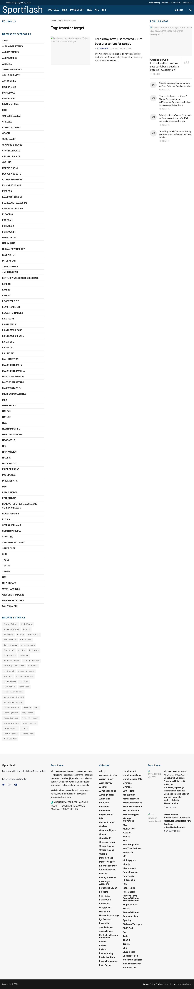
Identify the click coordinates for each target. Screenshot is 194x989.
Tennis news (27, 734)
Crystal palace (11, 150)
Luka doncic (9, 687)
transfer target (70, 21)
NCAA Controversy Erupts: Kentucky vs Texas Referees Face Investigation (175, 84)
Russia (6, 519)
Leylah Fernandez (24, 676)
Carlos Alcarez (11, 116)
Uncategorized (11, 589)
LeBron (6, 295)
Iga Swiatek (8, 255)
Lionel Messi (9, 324)
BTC (4, 110)
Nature (6, 417)
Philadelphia (9, 481)
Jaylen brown (10, 272)
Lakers (6, 290)
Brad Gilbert (33, 635)
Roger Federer (10, 513)
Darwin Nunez (10, 168)
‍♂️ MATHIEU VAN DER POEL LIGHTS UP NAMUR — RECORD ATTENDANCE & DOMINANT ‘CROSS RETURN (69, 805)
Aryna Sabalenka (12, 69)
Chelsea (7, 122)
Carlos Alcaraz (10, 645)
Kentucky (8, 676)
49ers (5, 40)
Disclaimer (187, 3)
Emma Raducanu (11, 185)
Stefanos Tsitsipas (13, 542)
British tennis (10, 640)
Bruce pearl (25, 640)
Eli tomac (24, 656)
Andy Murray (9, 58)
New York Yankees (12, 434)
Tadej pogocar (10, 728)
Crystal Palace (11, 156)
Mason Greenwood (13, 376)
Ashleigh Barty (11, 75)
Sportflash (22, 10)
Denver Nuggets (11, 174)
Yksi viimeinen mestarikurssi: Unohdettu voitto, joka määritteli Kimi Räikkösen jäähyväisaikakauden (70, 793)
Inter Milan (9, 261)
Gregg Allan (9, 237)
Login (180, 10)
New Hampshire (11, 429)
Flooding (7, 214)
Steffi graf (8, 548)
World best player (13, 600)
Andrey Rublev (10, 52)
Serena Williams (11, 525)
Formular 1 (8, 232)
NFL (97, 10)
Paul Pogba (8, 475)
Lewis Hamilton (11, 307)
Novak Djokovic (11, 713)
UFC (4, 577)
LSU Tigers (8, 353)
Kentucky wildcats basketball (20, 278)
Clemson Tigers (11, 127)
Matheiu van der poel (14, 697)
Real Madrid (9, 498)
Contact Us (176, 3)
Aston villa (9, 81)
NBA (89, 10)
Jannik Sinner (10, 266)
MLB (64, 10)
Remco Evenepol (30, 718)
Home (53, 21)
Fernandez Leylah (12, 208)
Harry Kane (8, 243)
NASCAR (6, 411)
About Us (166, 3)
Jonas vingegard (26, 671)
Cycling (6, 162)
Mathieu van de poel (13, 702)
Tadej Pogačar (30, 723)
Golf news (33, 666)
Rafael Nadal (9, 492)
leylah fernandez (12, 313)
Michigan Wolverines (14, 394)
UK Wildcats (9, 583)
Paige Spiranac (10, 469)
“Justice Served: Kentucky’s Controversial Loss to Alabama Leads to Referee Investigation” (164, 65)
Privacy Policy (154, 3)
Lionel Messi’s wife (13, 336)
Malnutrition (10, 359)
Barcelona (8, 93)
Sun (4, 554)
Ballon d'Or (9, 87)
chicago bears (28, 645)
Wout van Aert (10, 739)
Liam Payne (8, 318)
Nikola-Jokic (9, 463)
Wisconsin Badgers (13, 595)
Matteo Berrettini (13, 382)
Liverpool (8, 342)
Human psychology (13, 249)
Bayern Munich (10, 104)
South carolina (11, 531)
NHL (104, 10)
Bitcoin (20, 635)
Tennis (24, 728)
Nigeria (6, 458)
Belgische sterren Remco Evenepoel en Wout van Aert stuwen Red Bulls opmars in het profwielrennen (175, 118)
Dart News (34, 650)
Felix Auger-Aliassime (14, 203)
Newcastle (8, 440)
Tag (59, 21)
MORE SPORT (77, 10)
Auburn (26, 629)
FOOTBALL (53, 10)
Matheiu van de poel (13, 692)
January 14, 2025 (118, 48)
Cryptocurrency (12, 145)
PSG (4, 486)
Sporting (7, 537)
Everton (7, 191)
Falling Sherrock (12, 197)
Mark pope (24, 687)
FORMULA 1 (8, 226)
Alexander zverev (12, 46)
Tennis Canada (11, 734)
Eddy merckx (10, 656)
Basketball (9, 98)
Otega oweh (27, 713)
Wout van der (10, 606)
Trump (6, 571)
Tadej (5, 560)
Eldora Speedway (12, 179)
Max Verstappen (11, 388)
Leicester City (10, 301)
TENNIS (6, 565)
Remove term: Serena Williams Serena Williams (19, 506)
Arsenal (7, 64)
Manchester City (12, 365)
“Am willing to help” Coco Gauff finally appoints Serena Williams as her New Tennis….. (175, 134)
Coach (6, 133)
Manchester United (13, 371)
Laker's (6, 284)
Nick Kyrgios (9, 452)
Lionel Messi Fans (12, 330)
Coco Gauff (9, 139)
